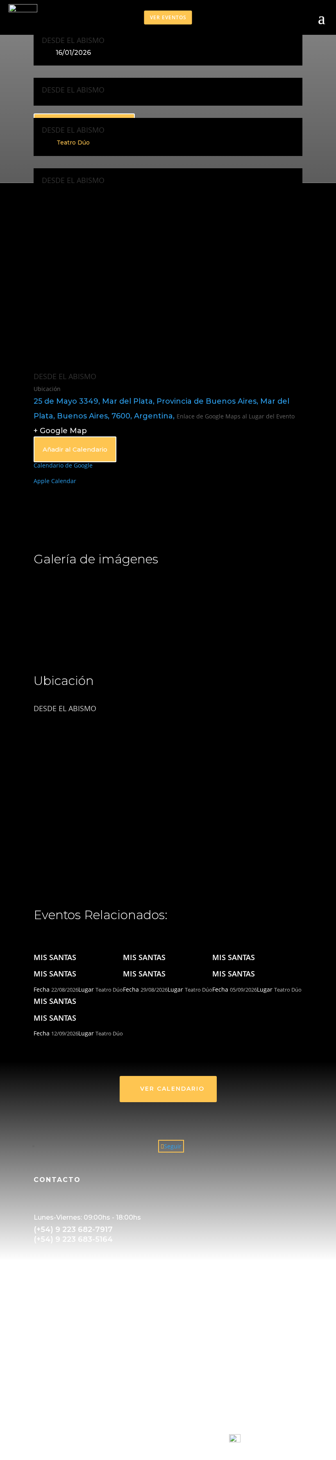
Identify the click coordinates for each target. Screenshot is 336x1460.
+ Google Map (60, 430)
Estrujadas (48, 1342)
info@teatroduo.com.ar (79, 1283)
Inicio (41, 1401)
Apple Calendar (55, 481)
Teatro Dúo (73, 142)
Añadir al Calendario (75, 449)
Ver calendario (172, 1088)
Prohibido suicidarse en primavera (81, 1361)
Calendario (49, 1411)
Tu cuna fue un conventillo (70, 1332)
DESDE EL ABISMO (73, 40)
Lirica (41, 1323)
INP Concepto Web (200, 1440)
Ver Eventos (168, 17)
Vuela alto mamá (56, 1352)
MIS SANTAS (55, 957)
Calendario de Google (63, 465)
